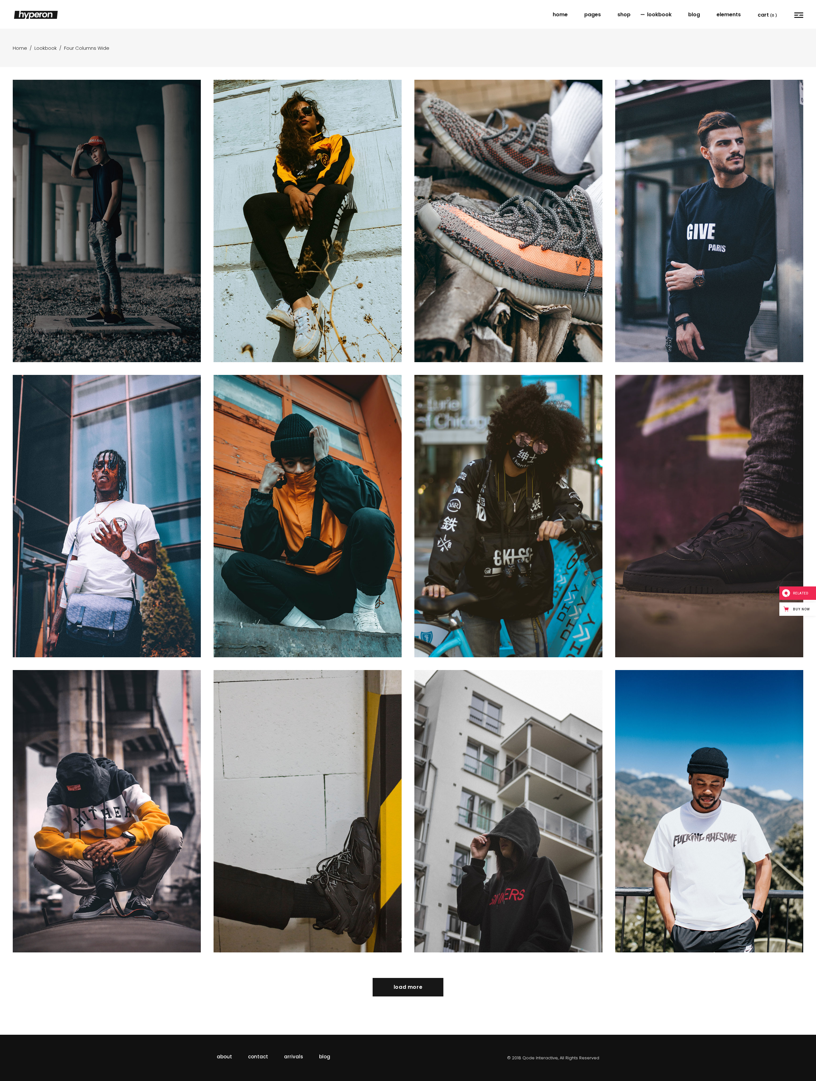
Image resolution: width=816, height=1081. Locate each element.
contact (258, 1056)
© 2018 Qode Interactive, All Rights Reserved (553, 1058)
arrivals (293, 1056)
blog (324, 1056)
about (224, 1056)
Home (20, 48)
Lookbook (45, 48)
